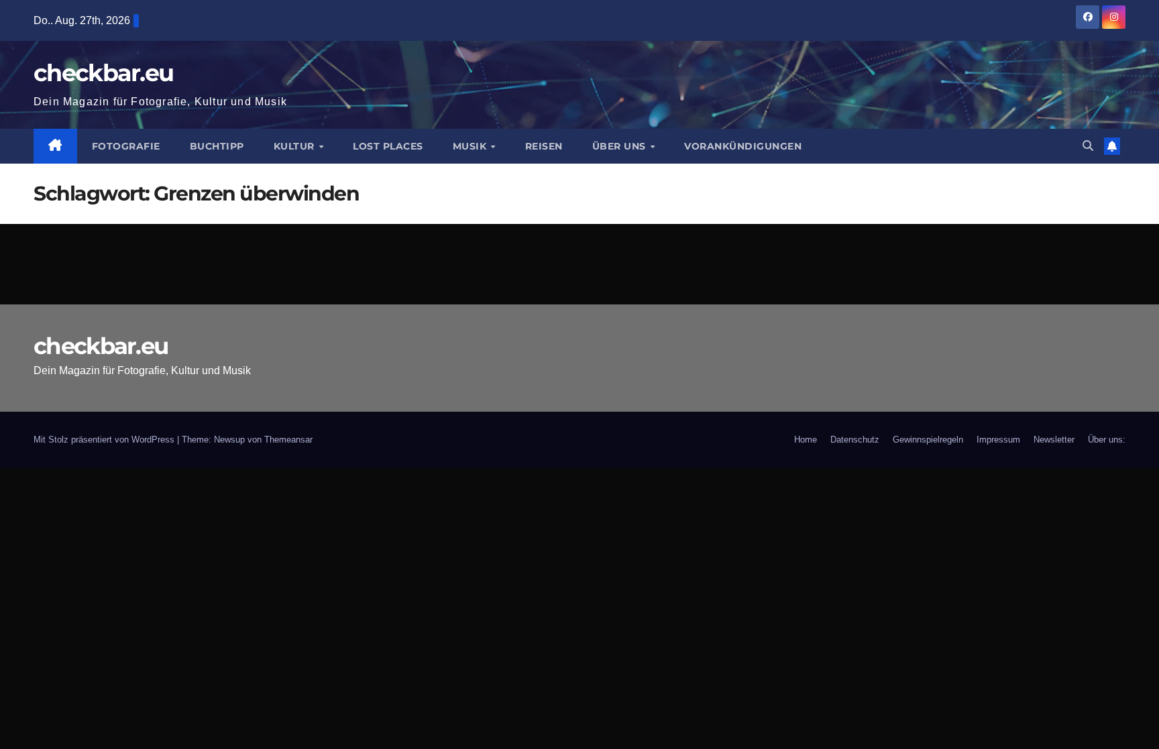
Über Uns (620, 146)
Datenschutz (854, 440)
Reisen (544, 146)
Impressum (998, 440)
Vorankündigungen (743, 146)
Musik (471, 146)
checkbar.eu (103, 72)
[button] (1088, 146)
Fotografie (126, 146)
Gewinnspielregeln (928, 440)
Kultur (296, 146)
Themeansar (288, 440)
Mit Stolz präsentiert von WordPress (105, 440)
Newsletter (1054, 440)
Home (805, 440)
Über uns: (1106, 440)
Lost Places (388, 146)
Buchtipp (217, 146)
